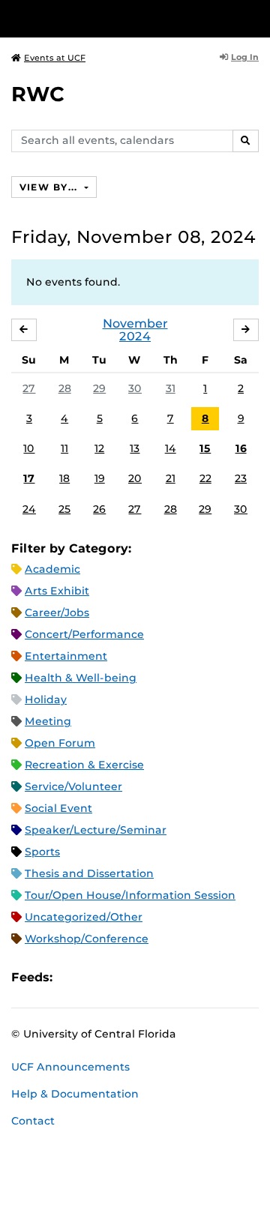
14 (170, 448)
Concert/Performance (84, 634)
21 (171, 478)
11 (64, 448)
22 (206, 478)
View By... (50, 187)
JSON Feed (174, 977)
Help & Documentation (75, 1094)
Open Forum (60, 743)
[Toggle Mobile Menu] (255, 17)
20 (135, 478)
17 (28, 478)
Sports (42, 851)
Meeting (48, 721)
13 (135, 448)
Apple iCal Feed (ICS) (72, 977)
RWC (37, 94)
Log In (245, 57)
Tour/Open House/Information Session (130, 895)
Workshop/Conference (86, 938)
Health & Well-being (80, 677)
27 (28, 388)
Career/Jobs (57, 612)
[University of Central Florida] (114, 18)
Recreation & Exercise (84, 764)
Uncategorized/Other (83, 917)
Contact (33, 1121)
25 (64, 509)
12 (99, 448)
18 (64, 478)
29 (99, 388)
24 (29, 509)
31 (171, 388)
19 (99, 478)
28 (64, 388)
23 (241, 478)
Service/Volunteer (73, 786)
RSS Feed (123, 977)
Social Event (58, 808)
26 (99, 509)
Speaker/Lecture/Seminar (95, 830)
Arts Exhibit (57, 591)
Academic (52, 569)
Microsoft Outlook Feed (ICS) (97, 977)
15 (205, 448)
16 (241, 448)
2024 (135, 336)
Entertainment (66, 656)
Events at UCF (55, 57)
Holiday (46, 699)
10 (28, 448)
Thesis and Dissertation (89, 873)
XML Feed (148, 977)
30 (135, 388)
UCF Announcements (70, 1067)
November (135, 323)
